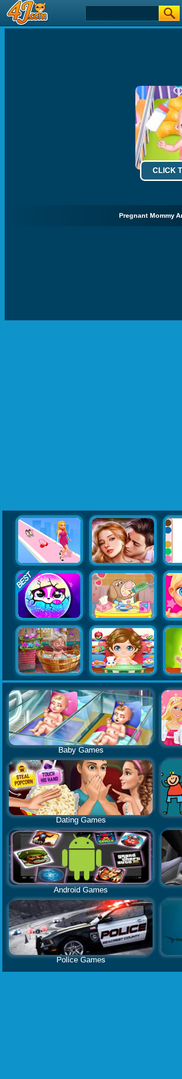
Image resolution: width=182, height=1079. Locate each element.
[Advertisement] (91, 416)
